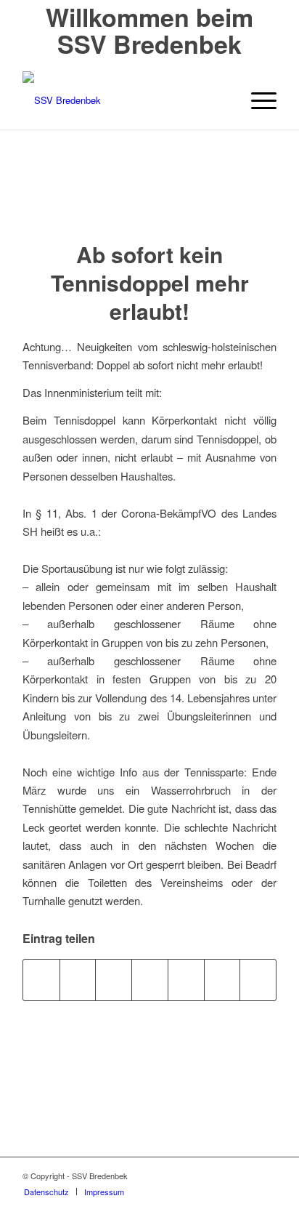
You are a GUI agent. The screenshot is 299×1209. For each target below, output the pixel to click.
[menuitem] (257, 100)
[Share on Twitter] (78, 980)
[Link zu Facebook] (266, 1175)
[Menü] (257, 100)
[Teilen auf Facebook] (41, 980)
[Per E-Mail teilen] (258, 980)
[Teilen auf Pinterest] (150, 980)
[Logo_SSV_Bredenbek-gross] (124, 100)
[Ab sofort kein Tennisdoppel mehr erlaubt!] (149, 199)
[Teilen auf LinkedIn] (186, 980)
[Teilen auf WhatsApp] (113, 980)
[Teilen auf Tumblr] (222, 980)
